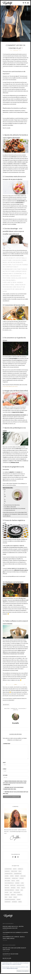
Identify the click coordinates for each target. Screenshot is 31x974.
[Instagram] (18, 857)
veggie (15, 897)
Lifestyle (15, 709)
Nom (4, 762)
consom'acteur (8, 873)
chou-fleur (14, 871)
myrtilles (13, 885)
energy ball (15, 878)
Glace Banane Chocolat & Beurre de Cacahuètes (15, 932)
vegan (10, 897)
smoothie (13, 894)
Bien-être (7, 708)
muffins (7, 885)
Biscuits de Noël (7, 958)
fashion (21, 878)
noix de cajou (20, 885)
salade (6, 892)
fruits (13, 880)
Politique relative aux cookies (12, 968)
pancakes (7, 887)
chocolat (7, 871)
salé (11, 892)
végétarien (7, 901)
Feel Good (7, 880)
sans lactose (17, 892)
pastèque (13, 887)
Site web (5, 775)
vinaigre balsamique (10, 899)
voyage (18, 899)
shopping (7, 894)
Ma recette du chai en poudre (10, 954)
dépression (7, 878)
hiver (17, 880)
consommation (17, 873)
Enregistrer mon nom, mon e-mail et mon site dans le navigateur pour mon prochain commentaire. (14, 783)
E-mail (5, 769)
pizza (18, 887)
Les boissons (22, 708)
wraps (20, 901)
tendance (19, 894)
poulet (23, 887)
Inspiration (14, 708)
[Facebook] (12, 857)
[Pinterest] (15, 857)
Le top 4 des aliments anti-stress (10, 386)
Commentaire (7, 743)
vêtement (14, 901)
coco (20, 871)
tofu (6, 897)
